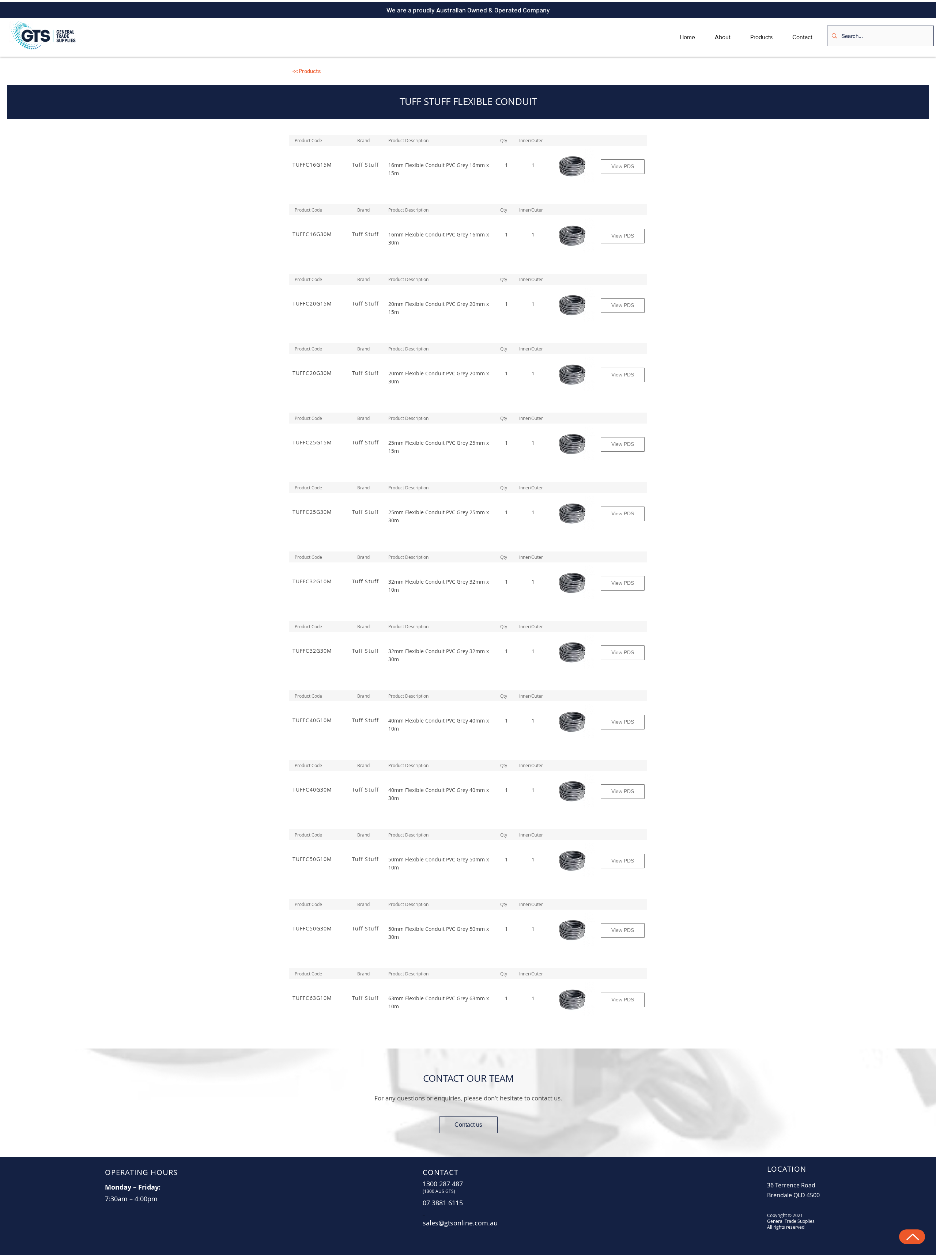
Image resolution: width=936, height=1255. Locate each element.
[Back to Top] (912, 1236)
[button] (347, 71)
